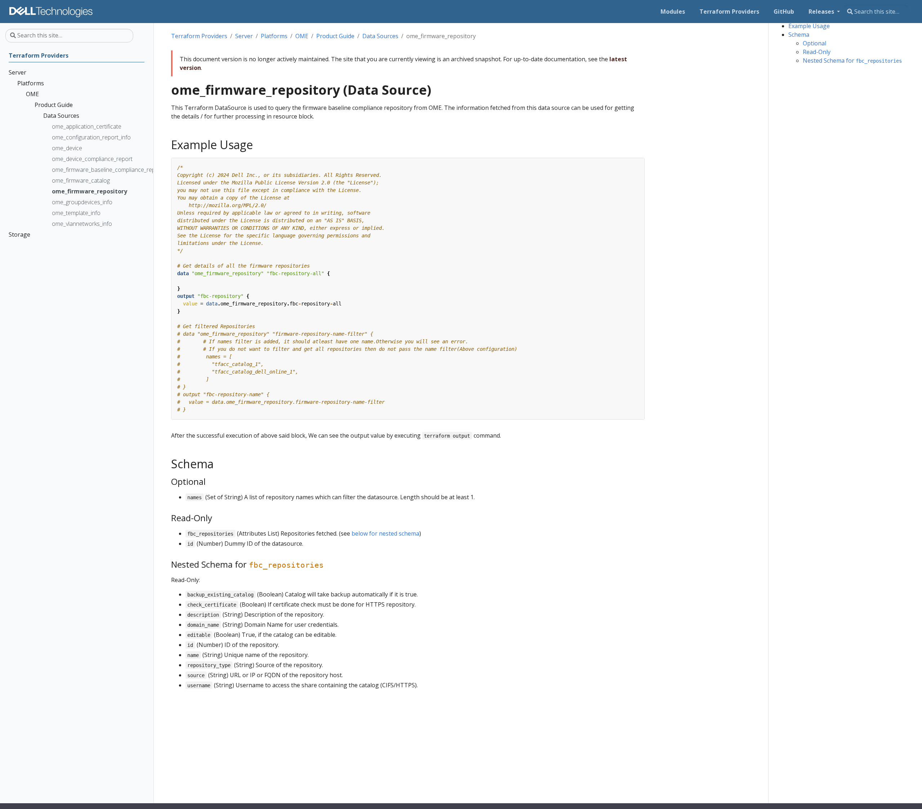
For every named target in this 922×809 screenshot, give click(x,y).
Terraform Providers (199, 36)
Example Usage (809, 26)
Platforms (274, 36)
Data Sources (380, 36)
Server (244, 36)
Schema (798, 35)
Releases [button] (822, 11)
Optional (814, 43)
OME (301, 36)
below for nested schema (385, 533)
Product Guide (335, 36)
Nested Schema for (852, 60)
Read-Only (817, 52)
